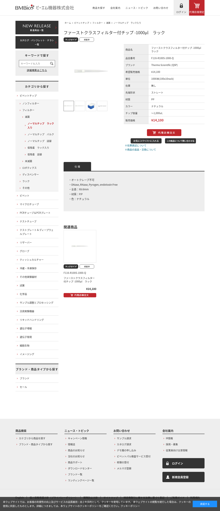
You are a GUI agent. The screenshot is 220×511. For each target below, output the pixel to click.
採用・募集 (172, 444)
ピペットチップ (81, 22)
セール (23, 387)
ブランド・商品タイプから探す (37, 369)
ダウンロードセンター (80, 468)
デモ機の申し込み (126, 450)
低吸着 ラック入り (38, 147)
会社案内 (115, 7)
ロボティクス (29, 167)
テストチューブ (28, 221)
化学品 (23, 294)
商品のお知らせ (76, 450)
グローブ (24, 251)
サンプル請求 (124, 438)
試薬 (22, 285)
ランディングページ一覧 (81, 480)
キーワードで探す (37, 55)
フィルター (97, 22)
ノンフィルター (30, 103)
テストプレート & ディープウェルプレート (36, 232)
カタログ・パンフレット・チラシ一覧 (37, 42)
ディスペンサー (30, 174)
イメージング (27, 354)
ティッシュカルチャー (32, 259)
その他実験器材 (28, 276)
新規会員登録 (180, 477)
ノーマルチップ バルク (41, 134)
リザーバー (26, 242)
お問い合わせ (160, 7)
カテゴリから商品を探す (32, 438)
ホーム (68, 22)
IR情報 (169, 438)
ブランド (24, 378)
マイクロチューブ (29, 204)
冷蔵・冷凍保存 (28, 268)
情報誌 (71, 444)
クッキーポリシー (130, 506)
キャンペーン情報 (77, 438)
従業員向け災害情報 (177, 450)
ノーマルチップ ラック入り (127, 22)
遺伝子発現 (26, 337)
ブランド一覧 (75, 474)
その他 (26, 187)
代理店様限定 (196, 12)
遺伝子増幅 (26, 328)
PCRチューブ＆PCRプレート (35, 212)
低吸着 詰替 (35, 154)
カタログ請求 (124, 444)
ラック (26, 181)
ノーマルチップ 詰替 (40, 141)
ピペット (24, 195)
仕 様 (77, 166)
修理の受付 (123, 462)
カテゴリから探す (37, 86)
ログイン (181, 12)
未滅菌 (28, 161)
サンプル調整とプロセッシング (36, 302)
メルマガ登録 (124, 468)
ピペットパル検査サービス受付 (134, 456)
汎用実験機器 (27, 311)
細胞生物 (24, 345)
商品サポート (75, 462)
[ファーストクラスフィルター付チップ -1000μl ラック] (80, 246)
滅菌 (108, 22)
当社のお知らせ (76, 456)
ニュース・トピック (136, 7)
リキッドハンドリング (32, 319)
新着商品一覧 (37, 27)
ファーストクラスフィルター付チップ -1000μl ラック (79, 279)
